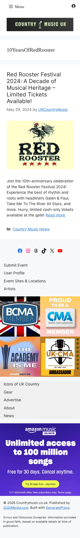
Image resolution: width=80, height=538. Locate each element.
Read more (55, 215)
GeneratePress (58, 507)
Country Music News (31, 229)
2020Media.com (15, 507)
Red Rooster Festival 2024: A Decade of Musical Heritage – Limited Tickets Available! (34, 87)
